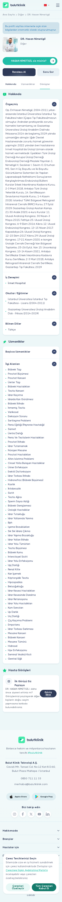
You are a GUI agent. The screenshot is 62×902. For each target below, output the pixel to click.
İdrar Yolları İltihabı (18, 539)
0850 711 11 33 (31, 778)
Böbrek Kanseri (16, 637)
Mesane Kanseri (17, 633)
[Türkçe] (46, 5)
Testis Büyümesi (17, 548)
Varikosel (13, 412)
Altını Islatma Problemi (21, 458)
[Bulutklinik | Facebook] (23, 814)
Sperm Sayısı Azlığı (18, 501)
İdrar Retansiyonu (18, 599)
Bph (10, 522)
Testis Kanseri (16, 390)
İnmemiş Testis (16, 407)
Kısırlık (11, 484)
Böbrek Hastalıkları (19, 386)
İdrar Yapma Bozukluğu (21, 535)
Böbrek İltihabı (16, 403)
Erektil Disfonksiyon (19, 471)
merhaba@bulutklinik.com (31, 784)
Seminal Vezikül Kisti (19, 654)
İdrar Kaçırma (15, 395)
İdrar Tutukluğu (16, 514)
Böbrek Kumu (15, 552)
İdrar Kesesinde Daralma (22, 594)
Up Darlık (13, 611)
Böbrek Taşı (14, 369)
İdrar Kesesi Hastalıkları (21, 590)
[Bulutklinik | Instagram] (14, 814)
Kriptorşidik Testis (18, 577)
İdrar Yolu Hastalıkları (20, 603)
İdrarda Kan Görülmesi (20, 399)
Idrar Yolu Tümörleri (19, 543)
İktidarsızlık (14, 488)
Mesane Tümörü (17, 641)
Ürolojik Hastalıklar (19, 509)
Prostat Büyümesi (18, 373)
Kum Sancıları (15, 607)
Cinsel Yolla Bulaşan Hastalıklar (26, 463)
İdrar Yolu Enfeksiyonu (20, 560)
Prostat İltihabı (16, 441)
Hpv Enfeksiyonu (17, 650)
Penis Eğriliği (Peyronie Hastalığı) (26, 424)
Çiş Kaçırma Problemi (20, 620)
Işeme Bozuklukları (19, 526)
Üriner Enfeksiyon (18, 467)
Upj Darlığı (13, 565)
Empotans (14, 624)
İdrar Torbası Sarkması (20, 629)
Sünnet (12, 429)
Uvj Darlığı (13, 616)
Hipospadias (15, 582)
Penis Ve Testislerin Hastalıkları (26, 437)
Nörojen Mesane (17, 450)
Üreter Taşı (14, 382)
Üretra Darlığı (15, 433)
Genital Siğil (15, 658)
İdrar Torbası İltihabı (19, 475)
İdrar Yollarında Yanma (20, 518)
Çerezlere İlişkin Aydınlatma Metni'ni (27, 870)
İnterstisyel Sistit (18, 556)
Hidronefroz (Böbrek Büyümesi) (25, 480)
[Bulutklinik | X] (31, 814)
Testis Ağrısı (15, 497)
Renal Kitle (14, 569)
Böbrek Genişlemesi (19, 505)
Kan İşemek (14, 573)
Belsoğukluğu (15, 586)
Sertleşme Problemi (19, 420)
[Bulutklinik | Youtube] (39, 814)
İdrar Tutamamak (18, 446)
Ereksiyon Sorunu (17, 416)
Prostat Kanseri (17, 378)
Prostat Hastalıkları (19, 454)
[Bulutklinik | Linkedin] (47, 814)
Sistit (11, 492)
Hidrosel (13, 646)
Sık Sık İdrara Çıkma (19, 531)
